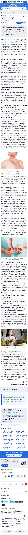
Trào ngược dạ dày (15, 424)
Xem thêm (5, 402)
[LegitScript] (8, 505)
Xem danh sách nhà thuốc (14, 455)
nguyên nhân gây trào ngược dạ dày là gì (15, 76)
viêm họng (19, 183)
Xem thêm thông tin (6, 421)
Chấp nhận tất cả (20, 531)
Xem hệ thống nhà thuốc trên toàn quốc (14, 452)
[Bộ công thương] (4, 501)
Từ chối (8, 531)
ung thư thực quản (20, 267)
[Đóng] (1, 1)
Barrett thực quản (6, 218)
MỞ (25, 1)
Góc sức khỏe (6, 12)
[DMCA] (16, 501)
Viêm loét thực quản (12, 123)
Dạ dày (7, 424)
